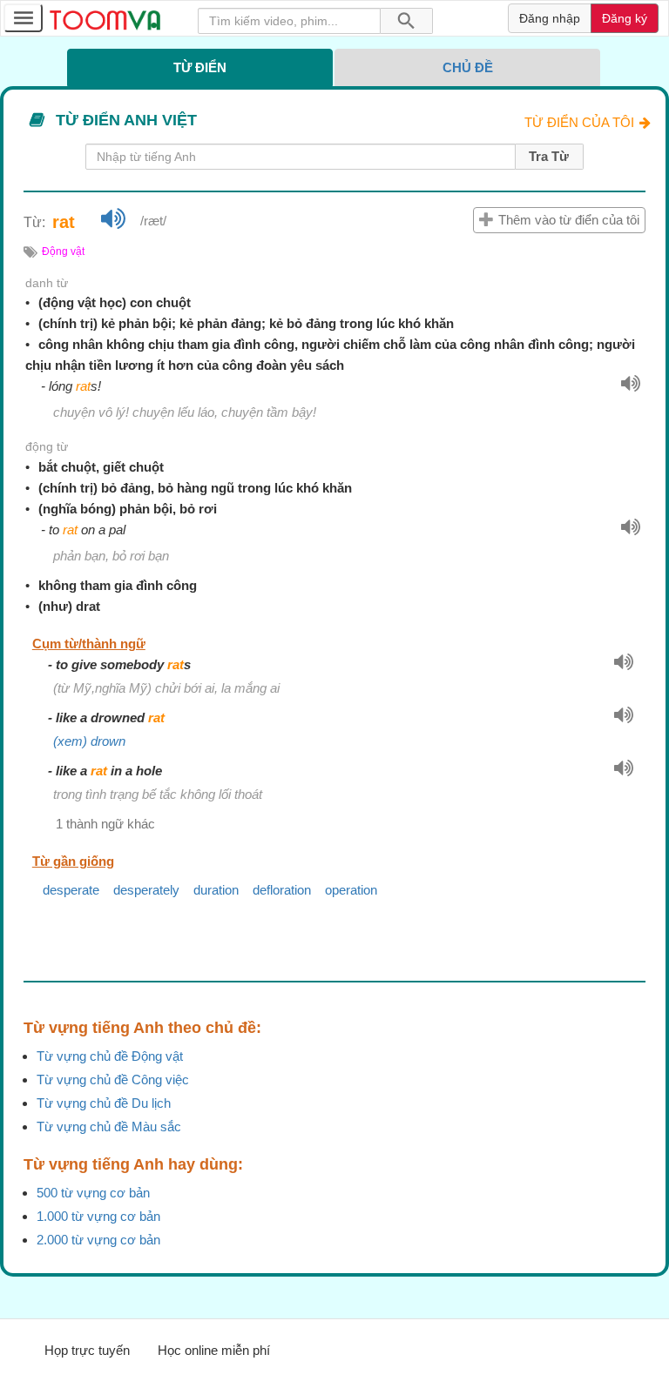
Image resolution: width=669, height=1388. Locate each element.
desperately (146, 889)
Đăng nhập (549, 18)
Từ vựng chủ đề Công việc (113, 1079)
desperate (71, 889)
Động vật (63, 251)
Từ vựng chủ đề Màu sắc (109, 1126)
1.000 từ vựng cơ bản (98, 1216)
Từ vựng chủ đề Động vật (110, 1056)
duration (216, 889)
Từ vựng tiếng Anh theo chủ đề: (142, 1027)
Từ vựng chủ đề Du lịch (104, 1103)
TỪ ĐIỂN (199, 67)
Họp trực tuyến (87, 1350)
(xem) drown (89, 741)
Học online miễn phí (214, 1350)
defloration (282, 889)
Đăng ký (624, 18)
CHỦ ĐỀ (468, 67)
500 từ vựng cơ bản (93, 1192)
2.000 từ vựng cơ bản (98, 1239)
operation (351, 889)
